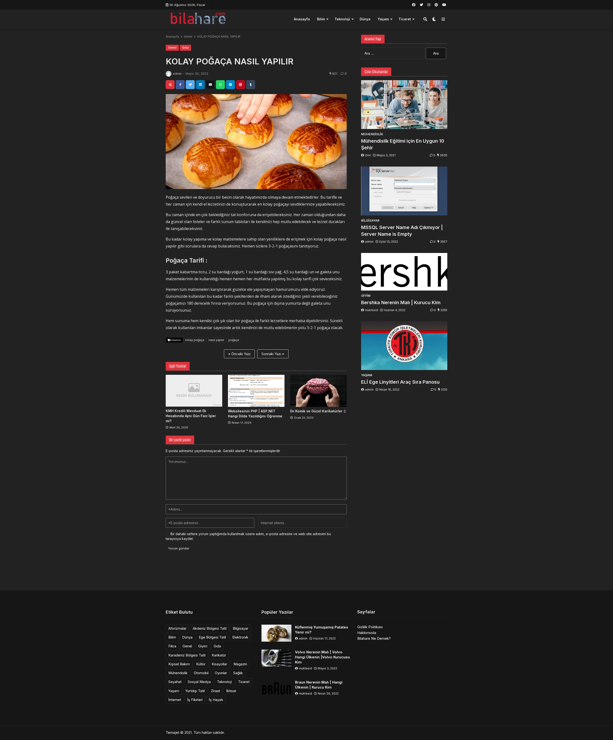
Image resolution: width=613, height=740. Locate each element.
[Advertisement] (306, 572)
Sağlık (238, 673)
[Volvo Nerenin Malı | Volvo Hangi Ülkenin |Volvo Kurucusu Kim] (276, 658)
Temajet (172, 732)
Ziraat (215, 691)
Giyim (202, 646)
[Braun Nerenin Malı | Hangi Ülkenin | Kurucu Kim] (276, 688)
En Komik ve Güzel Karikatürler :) (318, 411)
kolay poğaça (194, 340)
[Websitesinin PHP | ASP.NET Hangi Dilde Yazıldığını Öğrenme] (256, 391)
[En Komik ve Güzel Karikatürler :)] (318, 391)
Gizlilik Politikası (370, 627)
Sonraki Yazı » (272, 354)
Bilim (321, 19)
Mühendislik (177, 673)
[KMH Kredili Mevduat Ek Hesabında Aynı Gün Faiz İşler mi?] (194, 391)
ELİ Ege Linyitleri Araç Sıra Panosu (400, 382)
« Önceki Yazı (239, 354)
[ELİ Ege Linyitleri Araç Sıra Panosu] (404, 345)
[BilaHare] (198, 18)
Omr (368, 155)
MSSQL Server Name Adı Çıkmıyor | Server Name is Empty (402, 230)
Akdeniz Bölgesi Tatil (210, 628)
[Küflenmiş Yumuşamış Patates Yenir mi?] (276, 633)
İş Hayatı (216, 700)
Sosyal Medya (199, 682)
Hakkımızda (366, 633)
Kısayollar (219, 664)
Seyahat (175, 682)
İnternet (174, 700)
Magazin (240, 664)
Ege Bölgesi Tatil (212, 637)
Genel (188, 36)
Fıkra (172, 646)
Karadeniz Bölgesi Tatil (186, 655)
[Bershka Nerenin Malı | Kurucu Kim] (404, 272)
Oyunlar (221, 673)
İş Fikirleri (195, 700)
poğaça (233, 340)
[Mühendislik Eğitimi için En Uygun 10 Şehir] (404, 104)
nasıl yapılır (216, 340)
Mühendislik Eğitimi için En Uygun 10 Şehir (402, 144)
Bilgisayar (240, 628)
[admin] (168, 74)
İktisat (231, 691)
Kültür (200, 664)
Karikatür (219, 655)
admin (177, 73)
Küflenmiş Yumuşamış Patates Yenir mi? (321, 629)
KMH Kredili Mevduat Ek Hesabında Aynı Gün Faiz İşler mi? (191, 416)
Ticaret (404, 19)
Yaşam (383, 19)
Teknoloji (342, 19)
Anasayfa (302, 19)
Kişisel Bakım (179, 664)
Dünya (365, 19)
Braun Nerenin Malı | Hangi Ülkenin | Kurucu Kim (318, 685)
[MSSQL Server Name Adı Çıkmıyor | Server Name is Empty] (404, 191)
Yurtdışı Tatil (195, 691)
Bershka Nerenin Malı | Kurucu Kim (401, 302)
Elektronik (240, 637)
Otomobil (201, 673)
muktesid (371, 310)
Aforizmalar (177, 628)
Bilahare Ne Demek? (374, 638)
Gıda (185, 47)
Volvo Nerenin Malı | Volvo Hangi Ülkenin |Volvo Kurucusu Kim (322, 657)
